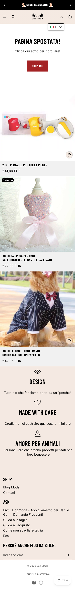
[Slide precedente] (4, 4)
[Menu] (4, 16)
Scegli (72, 154)
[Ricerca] (13, 16)
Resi (6, 536)
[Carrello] (70, 16)
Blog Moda (11, 487)
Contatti (9, 493)
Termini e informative (37, 573)
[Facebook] (34, 582)
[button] (56, 27)
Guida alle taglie (15, 520)
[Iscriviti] (67, 555)
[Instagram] (41, 582)
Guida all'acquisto (16, 525)
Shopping (37, 66)
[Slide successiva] (70, 4)
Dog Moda (42, 565)
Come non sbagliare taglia (23, 530)
